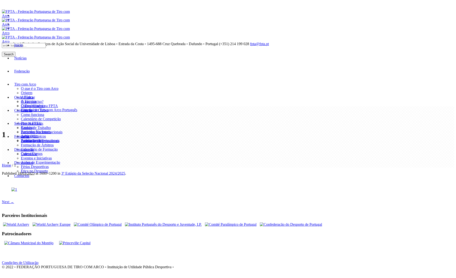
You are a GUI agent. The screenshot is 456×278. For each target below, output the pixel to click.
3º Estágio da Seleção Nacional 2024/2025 (93, 173)
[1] (14, 189)
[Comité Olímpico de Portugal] (98, 224)
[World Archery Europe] (51, 224)
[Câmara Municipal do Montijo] (29, 243)
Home (6, 165)
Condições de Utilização (20, 263)
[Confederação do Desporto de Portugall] (291, 224)
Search (9, 54)
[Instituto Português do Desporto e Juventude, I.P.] (163, 224)
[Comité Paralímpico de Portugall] (231, 224)
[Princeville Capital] (75, 243)
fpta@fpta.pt (259, 44)
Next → (8, 202)
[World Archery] (16, 224)
